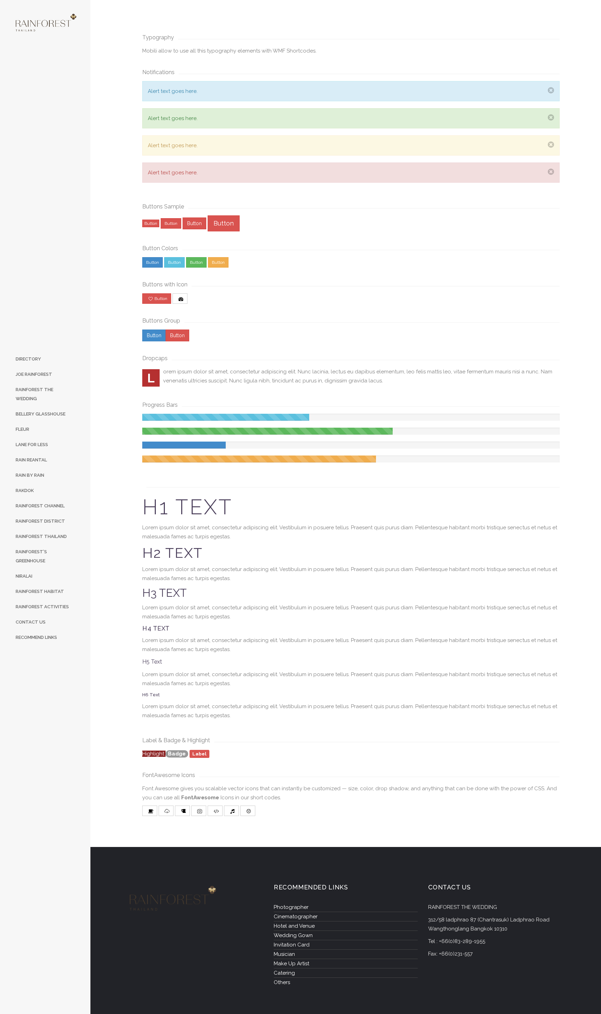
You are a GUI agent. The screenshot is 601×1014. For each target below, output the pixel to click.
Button (150, 223)
